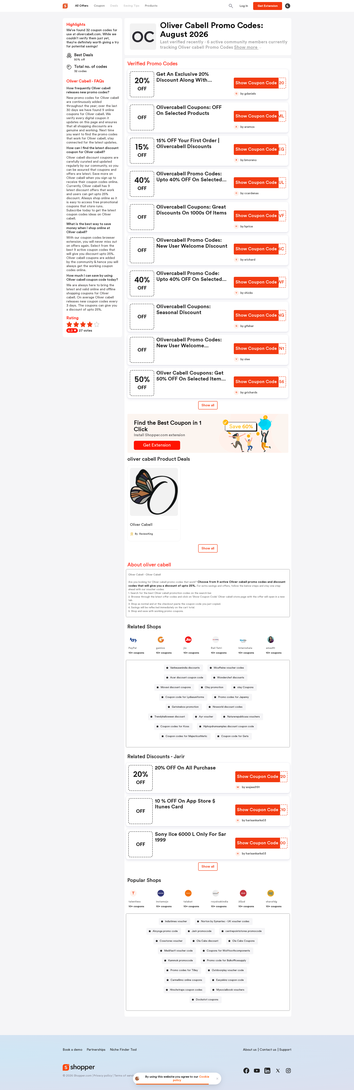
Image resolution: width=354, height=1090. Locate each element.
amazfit (270, 648)
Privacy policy (102, 1075)
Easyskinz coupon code (230, 980)
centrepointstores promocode (243, 931)
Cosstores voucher (171, 941)
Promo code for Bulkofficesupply (226, 960)
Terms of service (125, 1075)
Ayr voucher (206, 716)
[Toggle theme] (287, 6)
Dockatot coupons (207, 999)
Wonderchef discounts (230, 677)
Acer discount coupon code (186, 677)
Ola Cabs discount (207, 941)
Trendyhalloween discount (169, 716)
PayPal (133, 648)
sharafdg (271, 901)
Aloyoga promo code (165, 931)
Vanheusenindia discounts (185, 668)
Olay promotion (214, 687)
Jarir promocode (201, 931)
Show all (208, 405)
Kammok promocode (180, 960)
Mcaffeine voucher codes (229, 668)
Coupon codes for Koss (174, 726)
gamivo (160, 648)
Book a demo (72, 1049)
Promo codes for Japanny (233, 697)
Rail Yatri (216, 648)
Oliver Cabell (141, 525)
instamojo (162, 901)
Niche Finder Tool (123, 1049)
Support (285, 1049)
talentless (135, 901)
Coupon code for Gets (235, 736)
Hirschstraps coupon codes (186, 990)
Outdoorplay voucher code (228, 970)
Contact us (268, 1049)
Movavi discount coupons (176, 687)
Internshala (245, 648)
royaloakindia (219, 901)
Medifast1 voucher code (178, 950)
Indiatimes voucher (176, 921)
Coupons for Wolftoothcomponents (228, 950)
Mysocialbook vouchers (230, 990)
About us (250, 1049)
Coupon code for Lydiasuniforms (184, 697)
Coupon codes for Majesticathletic (186, 736)
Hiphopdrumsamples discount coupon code (228, 726)
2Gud (241, 901)
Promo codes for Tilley (184, 970)
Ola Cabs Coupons (243, 941)
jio (185, 648)
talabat (187, 901)
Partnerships (96, 1049)
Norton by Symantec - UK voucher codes (225, 921)
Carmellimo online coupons (186, 980)
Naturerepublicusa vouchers (243, 716)
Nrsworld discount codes (227, 707)
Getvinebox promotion (185, 707)
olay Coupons (245, 687)
